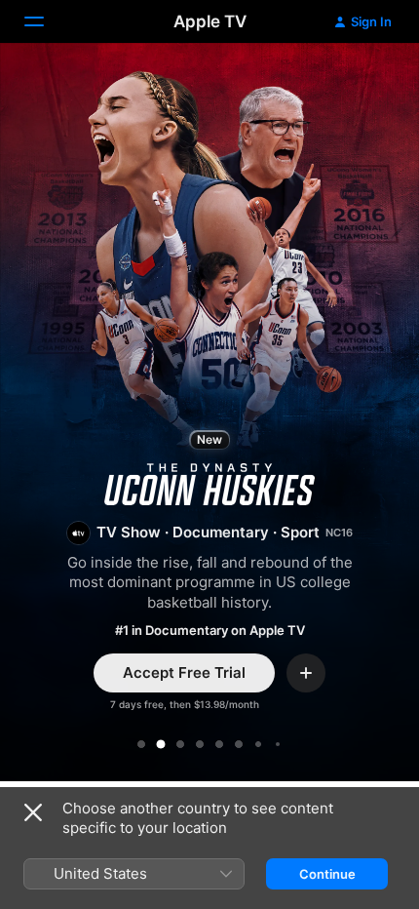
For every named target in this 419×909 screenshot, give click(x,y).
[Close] (33, 812)
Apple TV (210, 21)
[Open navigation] (45, 21)
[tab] (141, 744)
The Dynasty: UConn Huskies (209, 415)
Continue (327, 874)
